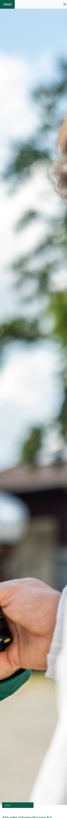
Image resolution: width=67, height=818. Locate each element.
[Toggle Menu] (64, 4)
